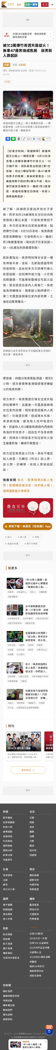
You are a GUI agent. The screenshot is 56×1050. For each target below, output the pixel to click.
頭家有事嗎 (35, 975)
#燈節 (30, 645)
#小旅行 (20, 654)
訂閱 (38, 139)
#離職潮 (43, 592)
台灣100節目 (36, 933)
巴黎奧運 (34, 918)
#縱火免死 (24, 676)
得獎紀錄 (7, 1000)
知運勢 (33, 855)
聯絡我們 (7, 1010)
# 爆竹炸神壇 (31, 543)
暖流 (5, 884)
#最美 (21, 645)
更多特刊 (28, 770)
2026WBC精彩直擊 (40, 957)
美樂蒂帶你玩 (37, 971)
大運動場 (34, 914)
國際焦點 (7, 845)
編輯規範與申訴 (11, 995)
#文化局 (20, 650)
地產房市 (7, 859)
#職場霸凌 (12, 596)
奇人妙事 (7, 918)
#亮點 (10, 650)
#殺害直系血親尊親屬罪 (28, 707)
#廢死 (23, 681)
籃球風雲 (34, 904)
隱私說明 (7, 1014)
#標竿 (30, 650)
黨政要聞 (34, 875)
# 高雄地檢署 (12, 543)
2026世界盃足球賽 (40, 947)
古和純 (21, 64)
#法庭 (7, 82)
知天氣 (33, 850)
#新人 (32, 592)
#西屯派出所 (42, 618)
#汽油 (10, 707)
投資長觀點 (9, 822)
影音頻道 (7, 934)
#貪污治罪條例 (15, 623)
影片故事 (7, 943)
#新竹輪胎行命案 (40, 676)
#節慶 (10, 654)
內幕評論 (34, 884)
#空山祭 (11, 645)
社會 (6, 65)
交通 (32, 817)
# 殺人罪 (22, 537)
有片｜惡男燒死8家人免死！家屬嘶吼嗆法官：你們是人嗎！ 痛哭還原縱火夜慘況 (29, 485)
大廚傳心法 (35, 952)
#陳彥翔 (11, 676)
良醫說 (33, 961)
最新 (19, 4)
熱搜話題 (7, 909)
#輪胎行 (32, 703)
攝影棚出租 (9, 1005)
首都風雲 (34, 889)
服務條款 (7, 1019)
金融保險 (7, 836)
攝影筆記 (7, 953)
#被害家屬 (12, 681)
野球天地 (34, 909)
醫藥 (32, 831)
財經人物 (7, 827)
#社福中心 (21, 592)
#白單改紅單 (14, 618)
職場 (32, 845)
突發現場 (7, 875)
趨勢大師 (7, 850)
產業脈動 (7, 831)
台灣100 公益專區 (39, 943)
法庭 (5, 880)
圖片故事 (7, 948)
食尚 (32, 827)
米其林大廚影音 (11, 957)
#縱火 (10, 703)
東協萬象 (7, 914)
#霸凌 (10, 592)
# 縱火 (8, 537)
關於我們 (7, 991)
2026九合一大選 (38, 938)
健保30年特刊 (37, 966)
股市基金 (7, 817)
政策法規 (7, 855)
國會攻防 (34, 880)
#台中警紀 (28, 618)
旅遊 (32, 822)
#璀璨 (39, 645)
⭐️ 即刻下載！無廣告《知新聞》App (27, 526)
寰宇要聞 (7, 904)
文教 (32, 841)
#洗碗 (42, 703)
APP (48, 139)
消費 (32, 836)
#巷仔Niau (42, 650)
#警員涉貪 (30, 623)
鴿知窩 (6, 939)
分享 (8, 139)
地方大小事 (9, 889)
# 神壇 (36, 537)
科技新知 (7, 841)
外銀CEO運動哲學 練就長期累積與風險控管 (29, 35)
